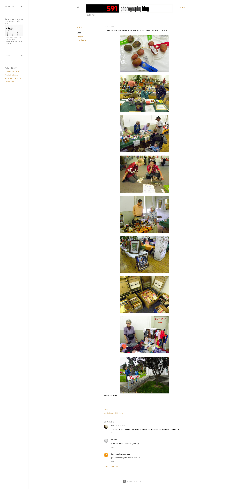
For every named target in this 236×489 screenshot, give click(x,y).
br (112, 440)
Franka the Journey (12, 75)
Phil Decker (82, 40)
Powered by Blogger (134, 481)
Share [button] (79, 27)
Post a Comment (111, 467)
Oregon (80, 37)
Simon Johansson (118, 454)
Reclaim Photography (13, 78)
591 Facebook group (12, 72)
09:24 (113, 447)
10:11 (112, 461)
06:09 (113, 433)
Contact (91, 15)
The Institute (9, 82)
